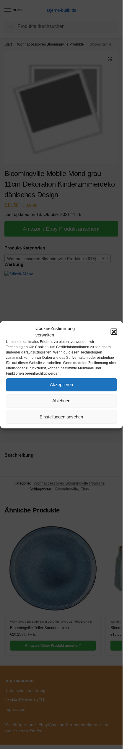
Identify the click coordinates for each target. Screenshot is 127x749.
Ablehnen (61, 400)
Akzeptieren (61, 384)
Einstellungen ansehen (61, 416)
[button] (114, 332)
